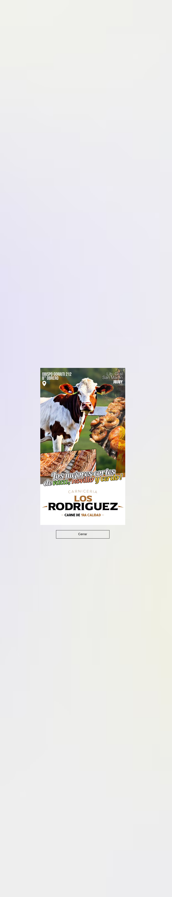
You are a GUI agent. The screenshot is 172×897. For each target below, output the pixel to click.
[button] (82, 534)
